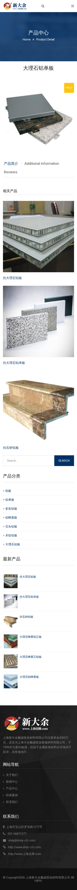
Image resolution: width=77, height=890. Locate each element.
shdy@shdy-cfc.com (21, 840)
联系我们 (12, 802)
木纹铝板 (11, 535)
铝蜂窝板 (11, 517)
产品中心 (12, 788)
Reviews (10, 172)
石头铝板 (11, 526)
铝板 (8, 491)
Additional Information (41, 163)
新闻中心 (12, 782)
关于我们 (12, 775)
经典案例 (12, 795)
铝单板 (9, 500)
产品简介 (11, 163)
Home (27, 39)
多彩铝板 (11, 508)
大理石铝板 (12, 544)
